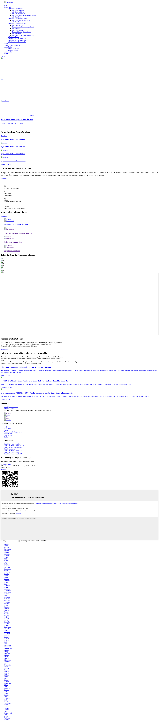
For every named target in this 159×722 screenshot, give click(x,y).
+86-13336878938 (9, 408)
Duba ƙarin (4, 136)
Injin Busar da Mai (17, 30)
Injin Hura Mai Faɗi (17, 25)
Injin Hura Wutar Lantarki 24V (17, 40)
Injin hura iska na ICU (18, 13)
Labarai (6, 43)
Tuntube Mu (8, 52)
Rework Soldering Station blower (21, 32)
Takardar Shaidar (13, 50)
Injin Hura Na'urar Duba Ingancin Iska (23, 35)
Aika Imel (4, 469)
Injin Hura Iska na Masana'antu (17, 23)
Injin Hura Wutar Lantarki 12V (17, 38)
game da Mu (8, 47)
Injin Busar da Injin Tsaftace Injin (21, 20)
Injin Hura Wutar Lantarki (15, 8)
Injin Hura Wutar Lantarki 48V (17, 42)
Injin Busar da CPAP (18, 10)
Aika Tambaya (5, 349)
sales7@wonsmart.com (11, 407)
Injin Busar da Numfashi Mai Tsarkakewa (24, 15)
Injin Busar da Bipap (18, 12)
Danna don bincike (6, 464)
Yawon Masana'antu (14, 48)
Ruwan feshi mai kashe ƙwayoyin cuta (23, 27)
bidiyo (6, 53)
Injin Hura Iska (16, 17)
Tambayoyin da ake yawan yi (13, 45)
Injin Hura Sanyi (16, 33)
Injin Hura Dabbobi (17, 22)
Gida (5, 5)
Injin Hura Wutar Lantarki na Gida (18, 18)
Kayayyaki (7, 7)
